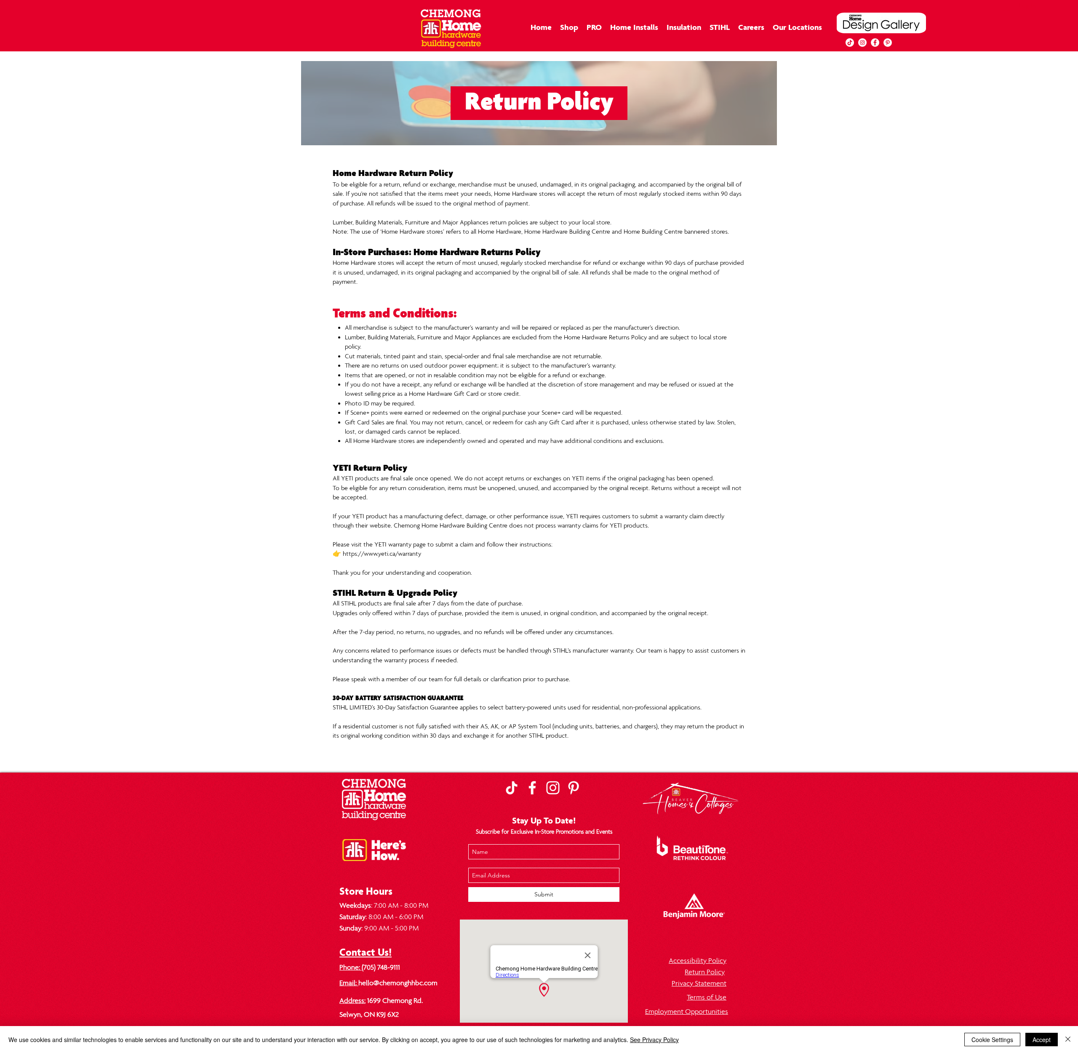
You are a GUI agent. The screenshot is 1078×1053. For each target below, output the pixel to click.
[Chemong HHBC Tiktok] (511, 788)
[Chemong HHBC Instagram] (553, 788)
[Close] (1068, 1039)
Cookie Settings (992, 1039)
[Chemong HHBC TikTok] (850, 42)
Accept (1042, 1039)
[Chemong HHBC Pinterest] (573, 788)
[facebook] (875, 42)
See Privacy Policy (654, 1039)
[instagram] (862, 42)
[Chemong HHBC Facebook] (532, 788)
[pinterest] (887, 42)
